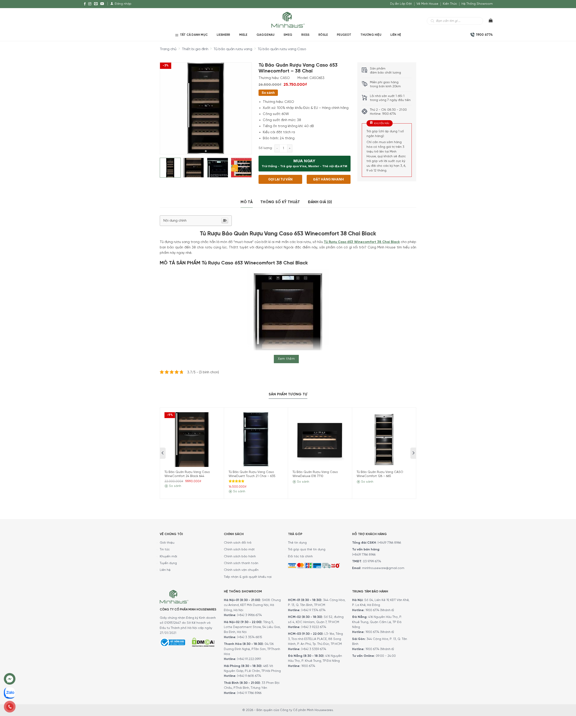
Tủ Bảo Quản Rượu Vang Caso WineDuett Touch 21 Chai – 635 (252, 474)
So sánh (268, 93)
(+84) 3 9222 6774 (313, 627)
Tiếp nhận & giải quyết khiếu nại (248, 577)
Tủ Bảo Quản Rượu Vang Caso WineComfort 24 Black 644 (187, 474)
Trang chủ (168, 49)
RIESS (305, 35)
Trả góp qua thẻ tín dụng (306, 549)
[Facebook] (84, 4)
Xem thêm (286, 359)
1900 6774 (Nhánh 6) (379, 610)
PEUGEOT (344, 35)
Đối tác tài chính (300, 556)
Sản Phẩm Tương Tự (288, 394)
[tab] (247, 202)
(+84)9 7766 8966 (389, 543)
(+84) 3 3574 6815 (249, 637)
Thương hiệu (370, 35)
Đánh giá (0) (320, 202)
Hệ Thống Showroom (477, 4)
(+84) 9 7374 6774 (313, 610)
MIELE (243, 35)
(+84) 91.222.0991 (249, 659)
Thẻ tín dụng (297, 543)
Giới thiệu (167, 543)
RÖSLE (323, 35)
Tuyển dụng (168, 563)
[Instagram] (89, 4)
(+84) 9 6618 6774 (249, 676)
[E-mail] (96, 4)
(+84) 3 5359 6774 (313, 649)
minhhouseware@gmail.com (383, 568)
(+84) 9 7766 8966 (249, 693)
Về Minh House (427, 4)
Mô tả (247, 202)
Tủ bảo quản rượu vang (233, 49)
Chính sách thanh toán (241, 563)
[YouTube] (102, 4)
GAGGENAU (265, 35)
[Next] (244, 104)
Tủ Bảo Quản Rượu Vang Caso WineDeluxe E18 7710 (315, 474)
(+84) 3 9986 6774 (249, 615)
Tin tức (165, 549)
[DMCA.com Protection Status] (203, 641)
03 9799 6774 (372, 561)
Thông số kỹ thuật (280, 202)
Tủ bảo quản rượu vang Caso (282, 49)
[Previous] (167, 104)
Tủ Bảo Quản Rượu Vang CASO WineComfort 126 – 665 (380, 474)
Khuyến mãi (168, 556)
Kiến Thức (450, 4)
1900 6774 (308, 666)
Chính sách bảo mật (239, 549)
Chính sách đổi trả (237, 543)
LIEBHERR (223, 35)
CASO (285, 78)
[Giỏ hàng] (488, 21)
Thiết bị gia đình (195, 49)
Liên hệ (395, 35)
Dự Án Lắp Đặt (401, 4)
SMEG (288, 35)
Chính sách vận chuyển (241, 570)
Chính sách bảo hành (240, 556)
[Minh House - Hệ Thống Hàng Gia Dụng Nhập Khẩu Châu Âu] (288, 19)
